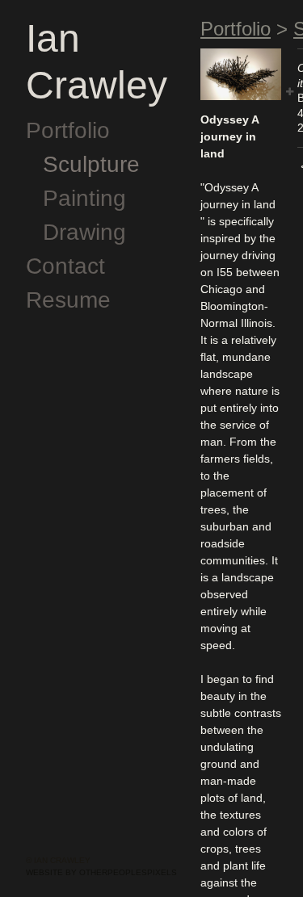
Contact (65, 266)
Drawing (84, 232)
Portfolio (68, 130)
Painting (84, 198)
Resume (68, 299)
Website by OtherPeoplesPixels (101, 872)
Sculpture (91, 164)
